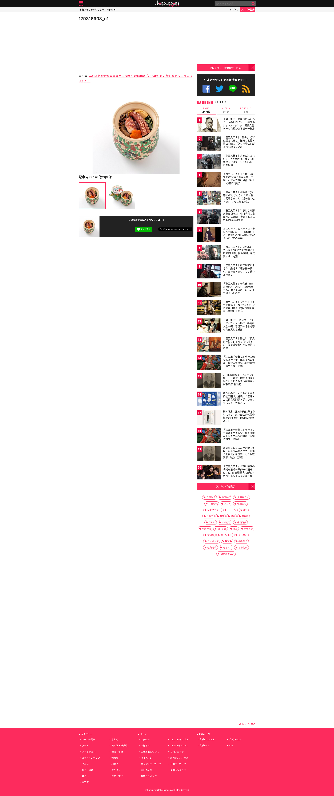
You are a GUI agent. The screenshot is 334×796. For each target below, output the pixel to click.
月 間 (245, 110)
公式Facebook (206, 89)
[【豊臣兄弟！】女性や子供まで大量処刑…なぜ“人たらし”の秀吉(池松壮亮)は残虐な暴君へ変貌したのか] (209, 308)
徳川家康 (221, 528)
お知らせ (145, 745)
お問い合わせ (177, 751)
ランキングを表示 (225, 486)
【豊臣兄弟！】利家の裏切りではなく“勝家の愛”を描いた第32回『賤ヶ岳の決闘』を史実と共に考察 (239, 251)
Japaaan (167, 4)
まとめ (115, 739)
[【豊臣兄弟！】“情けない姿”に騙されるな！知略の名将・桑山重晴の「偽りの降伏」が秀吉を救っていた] (209, 144)
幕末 (222, 516)
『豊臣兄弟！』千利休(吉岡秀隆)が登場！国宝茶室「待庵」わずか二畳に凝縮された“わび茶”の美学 (239, 178)
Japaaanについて (179, 745)
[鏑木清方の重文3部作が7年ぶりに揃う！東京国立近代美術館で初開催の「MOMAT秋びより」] (209, 418)
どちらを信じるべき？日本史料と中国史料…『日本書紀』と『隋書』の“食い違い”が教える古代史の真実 (239, 233)
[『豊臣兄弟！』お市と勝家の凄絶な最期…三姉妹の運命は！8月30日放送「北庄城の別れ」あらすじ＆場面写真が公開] (209, 472)
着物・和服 (117, 751)
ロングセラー (214, 509)
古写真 (85, 782)
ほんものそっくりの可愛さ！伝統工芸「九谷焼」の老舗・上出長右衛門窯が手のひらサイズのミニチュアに (239, 397)
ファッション (89, 751)
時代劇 (245, 516)
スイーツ (231, 509)
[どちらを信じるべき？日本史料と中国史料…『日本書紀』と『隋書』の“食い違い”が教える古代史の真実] (209, 235)
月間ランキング (149, 776)
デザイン (248, 528)
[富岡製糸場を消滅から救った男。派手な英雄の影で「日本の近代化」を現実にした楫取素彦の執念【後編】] (209, 454)
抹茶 (235, 528)
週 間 (226, 110)
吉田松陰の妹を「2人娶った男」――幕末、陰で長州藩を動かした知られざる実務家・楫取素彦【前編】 (239, 379)
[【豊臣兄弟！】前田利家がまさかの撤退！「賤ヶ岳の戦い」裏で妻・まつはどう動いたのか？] (209, 271)
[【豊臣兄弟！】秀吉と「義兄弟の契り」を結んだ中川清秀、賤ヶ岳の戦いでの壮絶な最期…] (209, 345)
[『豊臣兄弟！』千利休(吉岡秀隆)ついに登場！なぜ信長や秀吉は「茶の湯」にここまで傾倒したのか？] (209, 290)
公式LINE (232, 89)
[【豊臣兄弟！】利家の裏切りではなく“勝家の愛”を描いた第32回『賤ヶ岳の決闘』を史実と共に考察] (209, 253)
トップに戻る (248, 724)
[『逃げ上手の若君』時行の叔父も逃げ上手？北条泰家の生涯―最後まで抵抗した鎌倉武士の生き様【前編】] (209, 363)
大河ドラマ (243, 497)
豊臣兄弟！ (226, 535)
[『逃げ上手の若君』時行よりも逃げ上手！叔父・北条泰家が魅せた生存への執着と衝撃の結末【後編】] (209, 436)
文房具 (210, 535)
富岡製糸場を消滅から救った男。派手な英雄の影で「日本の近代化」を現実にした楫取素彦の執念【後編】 (239, 452)
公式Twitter (219, 89)
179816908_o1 (94, 18)
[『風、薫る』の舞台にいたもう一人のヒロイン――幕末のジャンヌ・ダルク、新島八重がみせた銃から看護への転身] (209, 125)
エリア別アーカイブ (151, 764)
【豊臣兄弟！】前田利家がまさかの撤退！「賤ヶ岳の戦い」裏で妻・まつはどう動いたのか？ (239, 269)
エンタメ (116, 770)
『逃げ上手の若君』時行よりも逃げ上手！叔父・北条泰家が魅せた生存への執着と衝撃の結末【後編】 (239, 434)
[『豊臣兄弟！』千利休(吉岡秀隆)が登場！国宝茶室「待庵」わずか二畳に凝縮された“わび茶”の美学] (209, 180)
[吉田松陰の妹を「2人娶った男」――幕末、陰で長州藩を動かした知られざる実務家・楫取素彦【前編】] (209, 381)
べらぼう (226, 522)
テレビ (212, 522)
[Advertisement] (107, 47)
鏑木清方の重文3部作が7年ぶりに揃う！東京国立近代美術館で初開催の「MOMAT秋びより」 (239, 416)
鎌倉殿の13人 (227, 553)
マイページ (146, 757)
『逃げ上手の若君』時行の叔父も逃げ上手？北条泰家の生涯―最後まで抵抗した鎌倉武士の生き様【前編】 (239, 361)
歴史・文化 (117, 776)
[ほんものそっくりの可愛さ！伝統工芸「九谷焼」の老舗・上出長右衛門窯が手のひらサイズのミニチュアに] (209, 399)
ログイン (234, 9)
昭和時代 (211, 547)
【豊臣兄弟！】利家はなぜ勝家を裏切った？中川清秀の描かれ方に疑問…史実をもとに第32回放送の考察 (239, 215)
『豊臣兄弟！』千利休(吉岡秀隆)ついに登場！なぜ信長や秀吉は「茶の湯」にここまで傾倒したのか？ (239, 288)
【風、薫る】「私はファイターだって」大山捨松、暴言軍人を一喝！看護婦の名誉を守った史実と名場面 (239, 324)
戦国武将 (241, 503)
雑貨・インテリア (91, 757)
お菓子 (209, 516)
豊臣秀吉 (242, 535)
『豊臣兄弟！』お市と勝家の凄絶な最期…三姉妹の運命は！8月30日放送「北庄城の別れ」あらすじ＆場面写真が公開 (239, 472)
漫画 (233, 516)
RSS (246, 89)
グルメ (85, 764)
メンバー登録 (248, 9)
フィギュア (213, 541)
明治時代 (206, 528)
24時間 (206, 110)
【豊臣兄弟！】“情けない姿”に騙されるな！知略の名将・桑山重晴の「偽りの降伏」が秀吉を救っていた (239, 141)
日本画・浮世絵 (119, 745)
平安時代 (213, 503)
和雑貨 (115, 757)
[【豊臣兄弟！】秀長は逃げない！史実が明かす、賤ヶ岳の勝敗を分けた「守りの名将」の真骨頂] (209, 162)
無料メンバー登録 (179, 757)
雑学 (245, 509)
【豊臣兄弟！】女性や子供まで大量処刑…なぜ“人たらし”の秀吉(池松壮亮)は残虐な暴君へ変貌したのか (239, 306)
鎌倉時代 (242, 541)
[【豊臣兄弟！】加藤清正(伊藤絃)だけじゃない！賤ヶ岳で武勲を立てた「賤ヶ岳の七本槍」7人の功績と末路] (209, 198)
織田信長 (241, 522)
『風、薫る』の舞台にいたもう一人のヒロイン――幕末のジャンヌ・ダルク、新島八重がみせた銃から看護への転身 (239, 123)
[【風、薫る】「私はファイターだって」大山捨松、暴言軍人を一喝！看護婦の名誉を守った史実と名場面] (209, 326)
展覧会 (228, 541)
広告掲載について (150, 751)
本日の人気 (146, 770)
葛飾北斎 (242, 547)
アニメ (227, 503)
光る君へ (227, 547)
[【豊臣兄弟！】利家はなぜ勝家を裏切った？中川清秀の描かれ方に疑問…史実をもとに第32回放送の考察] (209, 217)
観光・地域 (87, 770)
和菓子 (115, 764)
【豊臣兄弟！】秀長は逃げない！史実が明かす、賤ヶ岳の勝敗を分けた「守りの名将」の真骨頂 (239, 160)
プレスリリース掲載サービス (225, 68)
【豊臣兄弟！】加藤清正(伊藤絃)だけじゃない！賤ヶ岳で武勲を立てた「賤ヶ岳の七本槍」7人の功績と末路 (239, 196)
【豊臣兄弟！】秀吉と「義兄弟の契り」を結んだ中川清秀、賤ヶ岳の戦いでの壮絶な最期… (239, 342)
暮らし (85, 776)
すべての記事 (88, 739)
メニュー (81, 3)
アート (85, 745)
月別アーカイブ (178, 764)
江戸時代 (210, 497)
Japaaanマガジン (179, 739)
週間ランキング (178, 770)
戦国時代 (226, 497)
